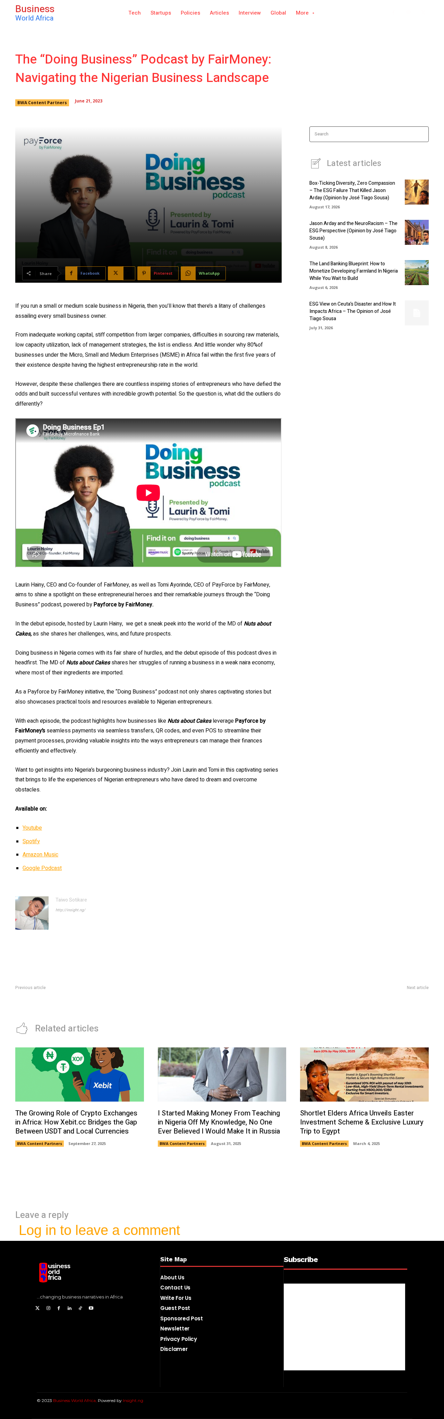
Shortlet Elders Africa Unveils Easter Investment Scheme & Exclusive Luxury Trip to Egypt (362, 1122)
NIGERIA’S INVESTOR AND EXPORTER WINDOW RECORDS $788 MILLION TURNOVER (338, 1002)
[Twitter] (37, 1308)
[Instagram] (408, 13)
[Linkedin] (69, 1308)
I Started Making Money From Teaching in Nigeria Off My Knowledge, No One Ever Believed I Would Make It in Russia (219, 1122)
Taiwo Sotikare (71, 900)
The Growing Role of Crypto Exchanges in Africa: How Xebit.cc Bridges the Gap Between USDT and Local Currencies (76, 1122)
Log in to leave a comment (99, 1230)
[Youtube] (91, 1308)
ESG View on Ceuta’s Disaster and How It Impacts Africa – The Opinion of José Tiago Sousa (352, 311)
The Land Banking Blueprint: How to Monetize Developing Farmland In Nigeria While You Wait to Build (353, 271)
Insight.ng (133, 1400)
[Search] (421, 134)
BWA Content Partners (42, 103)
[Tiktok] (80, 1308)
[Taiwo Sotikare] (32, 913)
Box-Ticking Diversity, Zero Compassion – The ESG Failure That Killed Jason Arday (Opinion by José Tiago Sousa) (352, 190)
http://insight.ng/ (70, 910)
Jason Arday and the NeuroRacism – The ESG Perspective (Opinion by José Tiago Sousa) (353, 231)
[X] (423, 13)
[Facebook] (393, 13)
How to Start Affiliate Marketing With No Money (65, 1002)
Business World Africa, (75, 1400)
